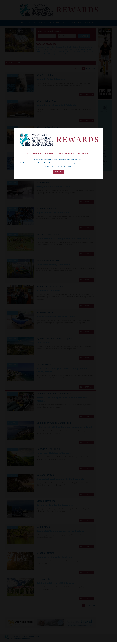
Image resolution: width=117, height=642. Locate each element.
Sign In (58, 172)
